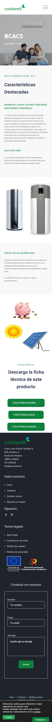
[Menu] (45, 7)
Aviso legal (12, 534)
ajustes (37, 712)
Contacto (11, 490)
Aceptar (9, 717)
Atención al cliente (16, 501)
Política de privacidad (17, 551)
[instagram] (11, 515)
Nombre (11, 599)
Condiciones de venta (17, 540)
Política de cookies (16, 546)
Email (10, 617)
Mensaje (11, 635)
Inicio (9, 484)
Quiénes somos (14, 496)
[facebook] (5, 515)
